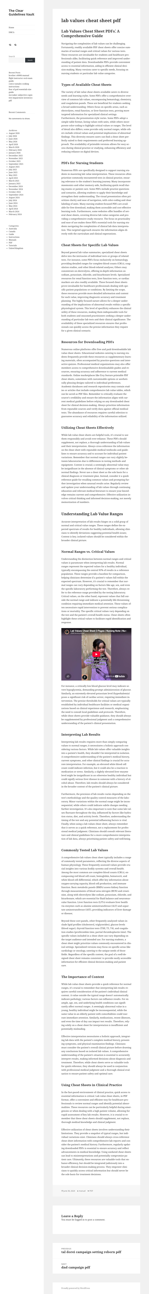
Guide (11, 234)
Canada (12, 231)
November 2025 (16, 158)
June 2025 (13, 172)
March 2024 (14, 211)
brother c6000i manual (19, 75)
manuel (82, 1191)
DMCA (11, 32)
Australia (13, 228)
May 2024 (13, 206)
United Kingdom (16, 248)
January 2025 (14, 183)
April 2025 (13, 178)
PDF (10, 242)
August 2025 (14, 166)
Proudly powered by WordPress (75, 1288)
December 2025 (16, 155)
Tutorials (13, 245)
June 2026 (13, 139)
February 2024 (15, 214)
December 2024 (16, 186)
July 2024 (13, 200)
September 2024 (16, 194)
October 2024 (15, 192)
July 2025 (13, 169)
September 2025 (16, 164)
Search (12, 56)
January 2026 (14, 153)
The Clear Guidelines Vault (21, 12)
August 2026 (14, 133)
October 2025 (15, 161)
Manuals (12, 240)
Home (11, 27)
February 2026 (15, 150)
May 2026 (13, 141)
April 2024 (13, 208)
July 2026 (13, 136)
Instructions (14, 237)
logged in (80, 1219)
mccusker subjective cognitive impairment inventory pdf (21, 98)
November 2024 (16, 189)
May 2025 (13, 175)
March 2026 (14, 147)
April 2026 (13, 144)
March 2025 (14, 180)
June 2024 (13, 203)
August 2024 (14, 197)
